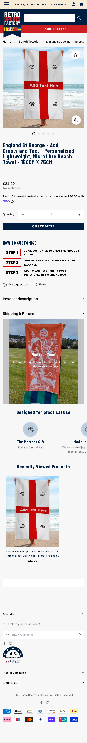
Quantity (8, 214)
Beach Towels (28, 41)
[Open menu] (6, 4)
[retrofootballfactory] (12, 24)
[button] (43, 655)
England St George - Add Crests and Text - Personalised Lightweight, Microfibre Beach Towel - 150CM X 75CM (32, 554)
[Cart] (81, 4)
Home (7, 41)
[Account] (73, 4)
